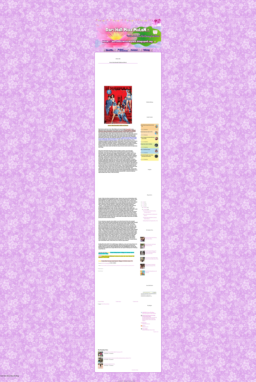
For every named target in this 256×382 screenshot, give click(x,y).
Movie (124, 265)
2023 (143, 202)
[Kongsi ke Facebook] (114, 263)
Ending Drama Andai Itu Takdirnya (146, 144)
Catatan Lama (135, 301)
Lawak (121, 265)
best (103, 265)
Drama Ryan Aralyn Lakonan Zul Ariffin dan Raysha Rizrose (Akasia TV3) (117, 358)
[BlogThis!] (111, 263)
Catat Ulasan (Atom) (105, 303)
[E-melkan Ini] (110, 263)
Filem (111, 265)
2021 (143, 205)
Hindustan (118, 265)
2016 (101, 265)
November (145, 209)
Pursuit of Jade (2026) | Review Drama (148, 329)
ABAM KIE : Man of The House (148, 312)
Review (133, 265)
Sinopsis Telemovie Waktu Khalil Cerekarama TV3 (113, 352)
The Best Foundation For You (109, 364)
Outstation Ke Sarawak (146, 323)
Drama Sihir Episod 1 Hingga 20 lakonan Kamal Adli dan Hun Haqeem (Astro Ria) (150, 252)
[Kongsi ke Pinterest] (115, 263)
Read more (146, 129)
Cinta (109, 265)
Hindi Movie (114, 265)
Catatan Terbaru (101, 301)
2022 (143, 203)
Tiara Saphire (145, 328)
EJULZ (143, 325)
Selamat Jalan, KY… (145, 326)
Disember (145, 207)
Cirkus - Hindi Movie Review (145, 149)
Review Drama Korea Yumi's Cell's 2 (147, 131)
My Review (127, 265)
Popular (130, 265)
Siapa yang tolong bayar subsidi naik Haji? (149, 313)
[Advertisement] (40, 9)
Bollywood (106, 265)
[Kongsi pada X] (113, 263)
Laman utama (118, 301)
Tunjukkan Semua (155, 331)
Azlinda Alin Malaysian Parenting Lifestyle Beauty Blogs (148, 316)
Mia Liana (144, 322)
